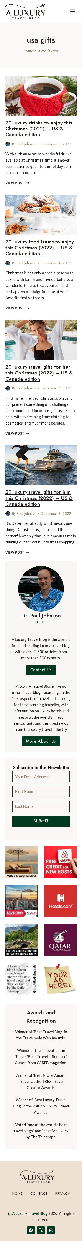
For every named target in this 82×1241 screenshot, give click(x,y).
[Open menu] (72, 11)
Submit (41, 821)
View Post (17, 183)
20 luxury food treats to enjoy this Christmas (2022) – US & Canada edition (39, 247)
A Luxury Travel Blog (30, 1213)
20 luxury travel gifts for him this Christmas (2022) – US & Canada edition (39, 498)
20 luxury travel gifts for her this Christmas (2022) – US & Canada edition (39, 372)
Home (28, 50)
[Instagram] (51, 1230)
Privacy (62, 1193)
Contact (39, 1193)
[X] (41, 1230)
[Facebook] (31, 1230)
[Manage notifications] (69, 1229)
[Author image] (7, 144)
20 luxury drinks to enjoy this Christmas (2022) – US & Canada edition (38, 128)
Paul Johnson (26, 144)
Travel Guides (48, 50)
